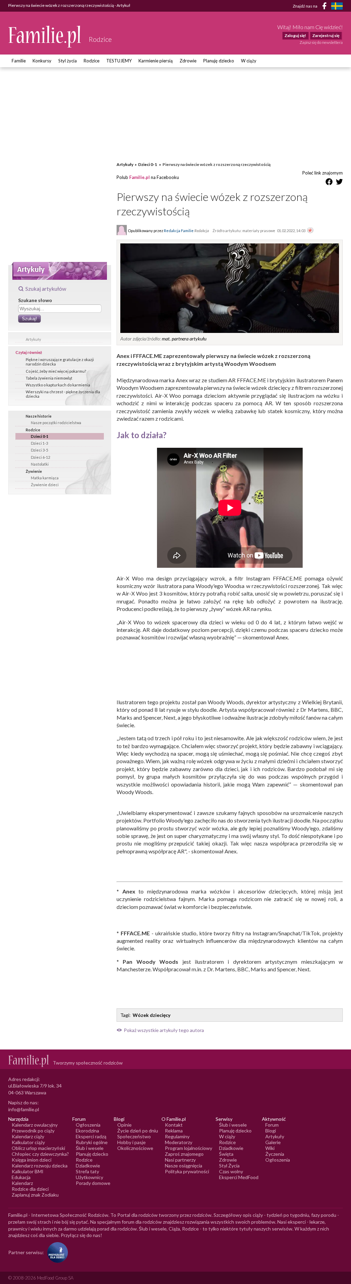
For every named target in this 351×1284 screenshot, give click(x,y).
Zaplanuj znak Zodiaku (35, 1195)
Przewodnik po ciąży (33, 1130)
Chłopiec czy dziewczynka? (40, 1154)
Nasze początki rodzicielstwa (56, 422)
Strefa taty (87, 1171)
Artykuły (33, 339)
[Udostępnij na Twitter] (339, 183)
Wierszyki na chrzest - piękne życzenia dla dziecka (63, 393)
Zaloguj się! (295, 35)
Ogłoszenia (88, 1125)
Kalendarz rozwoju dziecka (40, 1165)
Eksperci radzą (91, 1136)
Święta (226, 1154)
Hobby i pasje (131, 1142)
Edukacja (21, 1177)
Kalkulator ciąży (28, 1142)
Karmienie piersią (155, 60)
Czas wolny (231, 1171)
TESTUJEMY (119, 60)
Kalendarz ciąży (28, 1136)
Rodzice (91, 60)
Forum (272, 1125)
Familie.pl (139, 177)
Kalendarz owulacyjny (35, 1125)
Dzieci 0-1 (39, 436)
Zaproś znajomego (184, 1154)
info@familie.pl (23, 1109)
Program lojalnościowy (188, 1148)
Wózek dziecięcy (151, 1015)
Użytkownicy (89, 1177)
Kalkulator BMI (28, 1171)
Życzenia (274, 1154)
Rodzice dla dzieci (30, 1189)
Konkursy (42, 60)
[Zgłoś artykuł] (310, 230)
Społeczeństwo (134, 1136)
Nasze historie (38, 416)
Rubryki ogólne (92, 1142)
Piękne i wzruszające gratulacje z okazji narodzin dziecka (60, 361)
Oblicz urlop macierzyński (38, 1148)
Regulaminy (177, 1136)
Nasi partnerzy (180, 1160)
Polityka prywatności (187, 1171)
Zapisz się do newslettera (321, 42)
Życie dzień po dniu (137, 1130)
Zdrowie (188, 60)
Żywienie (34, 471)
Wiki (270, 1148)
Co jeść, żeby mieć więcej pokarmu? (56, 371)
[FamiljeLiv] (337, 6)
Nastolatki (40, 464)
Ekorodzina (87, 1130)
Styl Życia (229, 1165)
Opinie (124, 1125)
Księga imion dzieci (31, 1160)
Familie (19, 60)
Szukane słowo (35, 300)
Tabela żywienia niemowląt (49, 378)
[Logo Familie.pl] (45, 36)
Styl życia (67, 60)
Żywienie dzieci (45, 484)
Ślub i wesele (90, 1148)
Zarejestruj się (325, 35)
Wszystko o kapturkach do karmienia (58, 385)
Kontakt (174, 1125)
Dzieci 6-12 (40, 457)
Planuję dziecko (218, 60)
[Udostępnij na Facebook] (329, 183)
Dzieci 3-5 (39, 450)
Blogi (270, 1130)
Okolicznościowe (135, 1148)
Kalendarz (22, 1183)
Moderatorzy (178, 1142)
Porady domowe (93, 1183)
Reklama (174, 1130)
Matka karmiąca (45, 478)
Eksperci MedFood (238, 1177)
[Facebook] (325, 7)
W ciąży (248, 60)
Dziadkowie (88, 1165)
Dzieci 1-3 (39, 443)
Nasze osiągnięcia (183, 1165)
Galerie (273, 1142)
